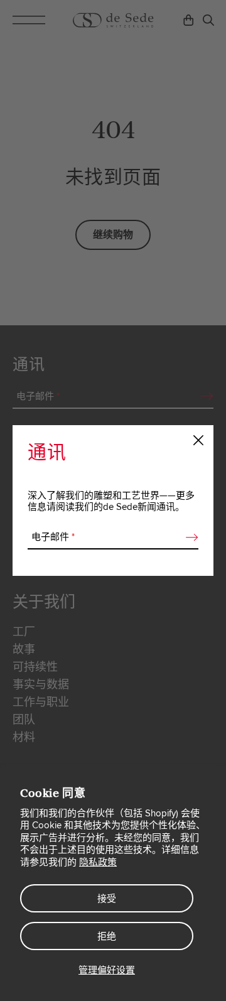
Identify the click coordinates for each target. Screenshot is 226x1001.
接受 (106, 898)
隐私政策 (98, 862)
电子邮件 (53, 537)
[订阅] (188, 537)
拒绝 (106, 936)
